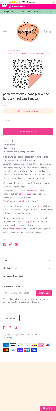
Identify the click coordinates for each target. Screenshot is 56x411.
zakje (27, 221)
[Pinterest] (16, 328)
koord (20, 190)
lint (15, 190)
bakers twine (31, 190)
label (21, 193)
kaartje (29, 193)
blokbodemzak (13, 228)
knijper (10, 200)
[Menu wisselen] (4, 31)
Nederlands (10, 317)
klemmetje (21, 200)
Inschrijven (44, 292)
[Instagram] (10, 328)
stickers (40, 205)
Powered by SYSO (10, 337)
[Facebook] (4, 328)
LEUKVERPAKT (33, 335)
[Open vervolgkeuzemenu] (49, 260)
